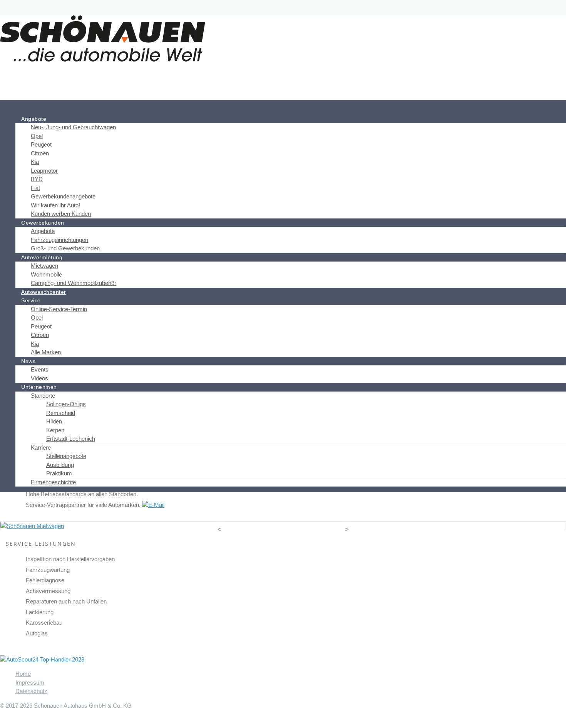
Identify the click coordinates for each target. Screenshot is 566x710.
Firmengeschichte (53, 482)
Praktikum (59, 473)
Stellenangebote (66, 456)
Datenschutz (31, 691)
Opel (37, 136)
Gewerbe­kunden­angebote (63, 196)
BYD (37, 179)
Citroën (40, 153)
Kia (35, 161)
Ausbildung (60, 465)
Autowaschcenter (43, 292)
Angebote (43, 231)
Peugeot (41, 144)
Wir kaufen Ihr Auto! (55, 205)
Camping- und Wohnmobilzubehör (73, 283)
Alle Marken (46, 352)
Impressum (29, 682)
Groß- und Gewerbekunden (65, 248)
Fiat (35, 188)
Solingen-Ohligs (66, 404)
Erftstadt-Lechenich (70, 438)
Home (23, 673)
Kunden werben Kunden (61, 213)
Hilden (54, 421)
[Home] (21, 110)
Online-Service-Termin (59, 309)
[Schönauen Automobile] (103, 38)
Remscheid (60, 413)
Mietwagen (44, 265)
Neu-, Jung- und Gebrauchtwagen (73, 127)
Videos (39, 378)
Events (40, 369)
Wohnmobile (46, 274)
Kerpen (55, 430)
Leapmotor (44, 170)
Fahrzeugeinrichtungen (59, 240)
